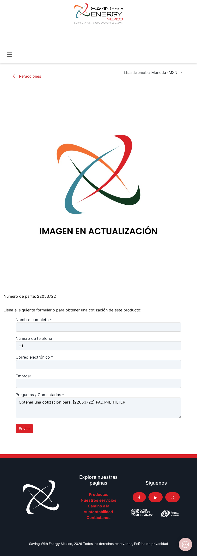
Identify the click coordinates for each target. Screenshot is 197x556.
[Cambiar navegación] (9, 55)
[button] (153, 72)
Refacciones (29, 76)
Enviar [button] (24, 428)
